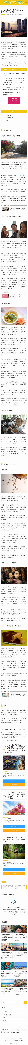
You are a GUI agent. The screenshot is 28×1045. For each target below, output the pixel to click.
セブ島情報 (16, 1040)
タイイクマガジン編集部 (14, 907)
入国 (11, 682)
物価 (21, 175)
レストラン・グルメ (7, 1014)
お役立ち (5, 1011)
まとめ (6, 120)
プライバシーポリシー (9, 1040)
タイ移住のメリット (9, 115)
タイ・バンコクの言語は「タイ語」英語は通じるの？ (17, 295)
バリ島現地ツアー (13, 1038)
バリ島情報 (21, 1040)
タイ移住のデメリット (10, 117)
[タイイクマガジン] (14, 2)
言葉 (21, 243)
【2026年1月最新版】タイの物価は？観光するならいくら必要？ (17, 209)
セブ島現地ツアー (21, 1038)
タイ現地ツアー (7, 1038)
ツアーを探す (14, 784)
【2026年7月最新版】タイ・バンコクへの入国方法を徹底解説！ (17, 695)
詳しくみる (14, 781)
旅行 (4, 1017)
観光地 (4, 14)
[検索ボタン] (26, 2)
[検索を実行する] (25, 1002)
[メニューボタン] (2, 2)
